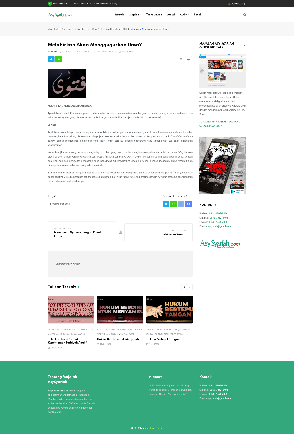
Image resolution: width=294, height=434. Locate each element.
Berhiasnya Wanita (173, 234)
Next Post (177, 230)
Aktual (52, 330)
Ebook (197, 15)
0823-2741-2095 (218, 222)
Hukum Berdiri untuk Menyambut (119, 339)
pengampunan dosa (60, 204)
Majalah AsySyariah (58, 390)
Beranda (119, 15)
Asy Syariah (156, 428)
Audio (183, 15)
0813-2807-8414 (218, 213)
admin (54, 52)
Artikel (171, 15)
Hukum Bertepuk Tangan (163, 339)
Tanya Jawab (154, 15)
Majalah (134, 15)
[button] (184, 287)
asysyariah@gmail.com (218, 226)
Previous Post (66, 228)
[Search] (244, 15)
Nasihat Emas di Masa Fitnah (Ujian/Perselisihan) (95, 3)
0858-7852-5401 (219, 217)
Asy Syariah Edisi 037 (68, 330)
